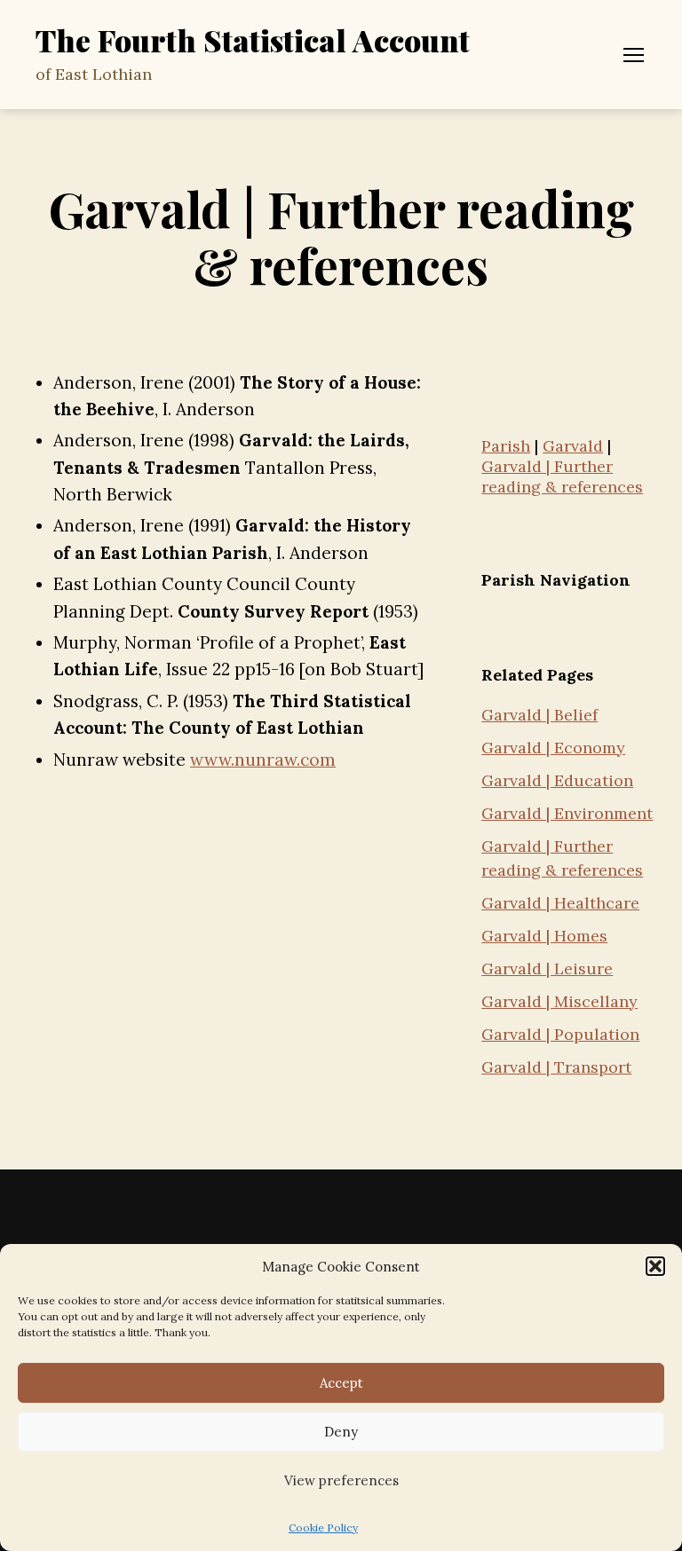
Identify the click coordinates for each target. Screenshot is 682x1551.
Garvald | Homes (544, 935)
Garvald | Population (560, 1034)
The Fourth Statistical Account (253, 40)
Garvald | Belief (539, 715)
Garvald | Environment (567, 813)
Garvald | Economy (553, 747)
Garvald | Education (557, 780)
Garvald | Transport (556, 1067)
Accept (341, 1382)
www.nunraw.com (263, 759)
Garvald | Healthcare (560, 903)
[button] (655, 1266)
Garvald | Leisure (547, 968)
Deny (341, 1431)
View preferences (341, 1480)
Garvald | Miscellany (559, 1001)
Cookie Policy (323, 1527)
